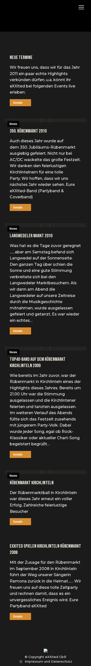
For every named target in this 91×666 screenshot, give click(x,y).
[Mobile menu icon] (81, 7)
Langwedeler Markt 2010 (31, 236)
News (13, 124)
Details (18, 103)
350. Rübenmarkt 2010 (28, 131)
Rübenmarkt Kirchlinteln (32, 483)
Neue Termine (21, 57)
